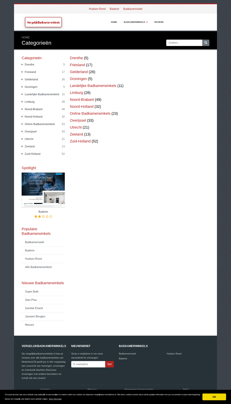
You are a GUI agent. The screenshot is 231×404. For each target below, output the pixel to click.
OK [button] (214, 397)
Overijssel (30, 131)
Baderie (114, 8)
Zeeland (29, 146)
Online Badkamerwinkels (39, 124)
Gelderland (31, 79)
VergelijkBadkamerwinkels (43, 22)
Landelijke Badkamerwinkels (41, 94)
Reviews (159, 22)
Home (114, 22)
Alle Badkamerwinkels (38, 267)
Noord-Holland (33, 116)
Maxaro (29, 324)
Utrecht (28, 139)
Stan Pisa (31, 299)
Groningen (30, 86)
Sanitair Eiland (34, 308)
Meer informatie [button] (55, 399)
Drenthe (29, 64)
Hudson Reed (97, 8)
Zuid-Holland (32, 153)
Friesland (30, 72)
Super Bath (32, 291)
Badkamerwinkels (134, 22)
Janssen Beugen (35, 316)
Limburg (29, 101)
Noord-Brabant (33, 109)
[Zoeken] (205, 43)
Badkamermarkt (132, 8)
